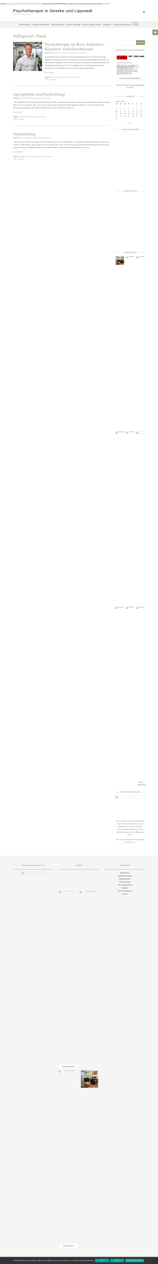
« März (129, 123)
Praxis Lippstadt (74, 25)
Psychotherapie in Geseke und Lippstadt (52, 11)
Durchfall (26, 117)
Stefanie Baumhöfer (40, 25)
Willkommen (24, 25)
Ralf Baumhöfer (58, 25)
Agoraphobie (22, 156)
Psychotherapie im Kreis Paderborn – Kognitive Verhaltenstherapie (76, 46)
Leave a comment (50, 79)
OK (102, 1260)
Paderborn (67, 77)
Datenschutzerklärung (134, 1260)
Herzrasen (33, 117)
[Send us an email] (144, 12)
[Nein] (149, 1260)
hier (134, 842)
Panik (74, 77)
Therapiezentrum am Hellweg (77, 53)
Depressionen (59, 77)
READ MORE (49, 72)
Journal (135, 25)
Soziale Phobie (47, 156)
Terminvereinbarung (121, 25)
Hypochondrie (32, 156)
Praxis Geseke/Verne (92, 25)
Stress (78, 77)
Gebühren (107, 25)
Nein (117, 1260)
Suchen (140, 42)
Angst (52, 77)
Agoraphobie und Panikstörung (39, 94)
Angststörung (24, 133)
